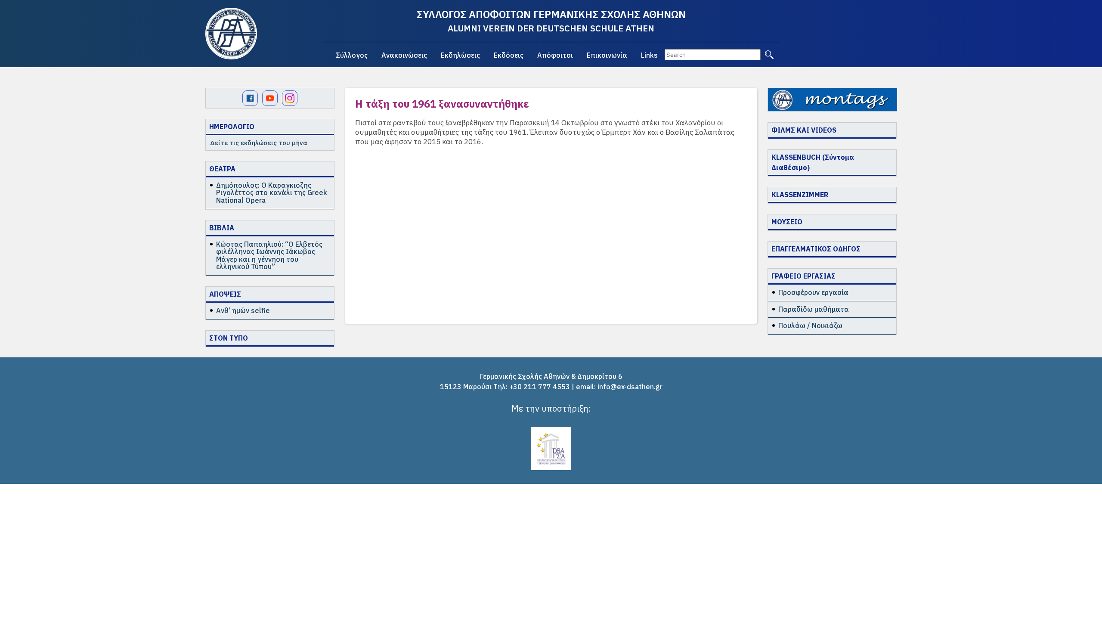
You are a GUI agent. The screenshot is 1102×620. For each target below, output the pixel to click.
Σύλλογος (352, 55)
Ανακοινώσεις (404, 55)
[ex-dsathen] (231, 33)
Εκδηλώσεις (460, 55)
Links (649, 55)
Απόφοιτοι (555, 55)
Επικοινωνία (607, 55)
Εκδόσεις (508, 55)
